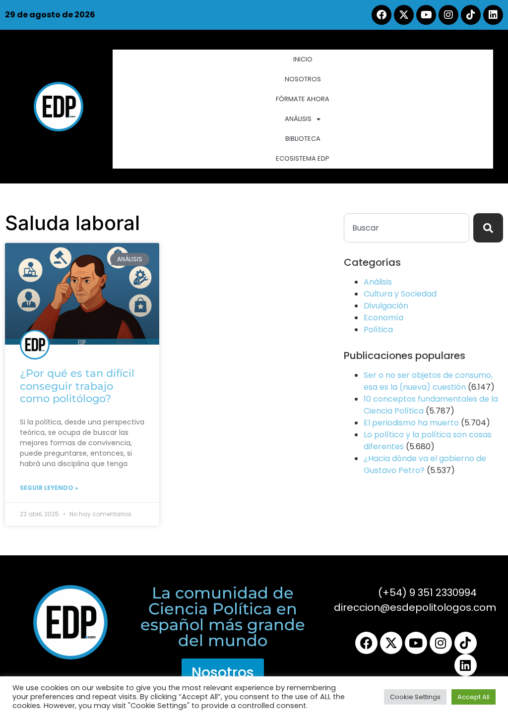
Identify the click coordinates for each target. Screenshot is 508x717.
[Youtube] (426, 15)
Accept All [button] (473, 697)
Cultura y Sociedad (400, 293)
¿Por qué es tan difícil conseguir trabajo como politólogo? (77, 385)
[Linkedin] (493, 15)
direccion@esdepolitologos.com (415, 607)
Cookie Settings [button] (415, 697)
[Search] (488, 227)
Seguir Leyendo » (49, 487)
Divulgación (386, 305)
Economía (383, 317)
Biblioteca (302, 138)
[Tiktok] (471, 15)
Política (378, 329)
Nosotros (303, 79)
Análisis (298, 118)
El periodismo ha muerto (411, 422)
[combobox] (406, 227)
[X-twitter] (404, 15)
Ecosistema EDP (302, 158)
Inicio (303, 59)
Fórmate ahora (302, 99)
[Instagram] (448, 15)
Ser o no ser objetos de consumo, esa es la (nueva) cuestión (428, 381)
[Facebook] (381, 15)
